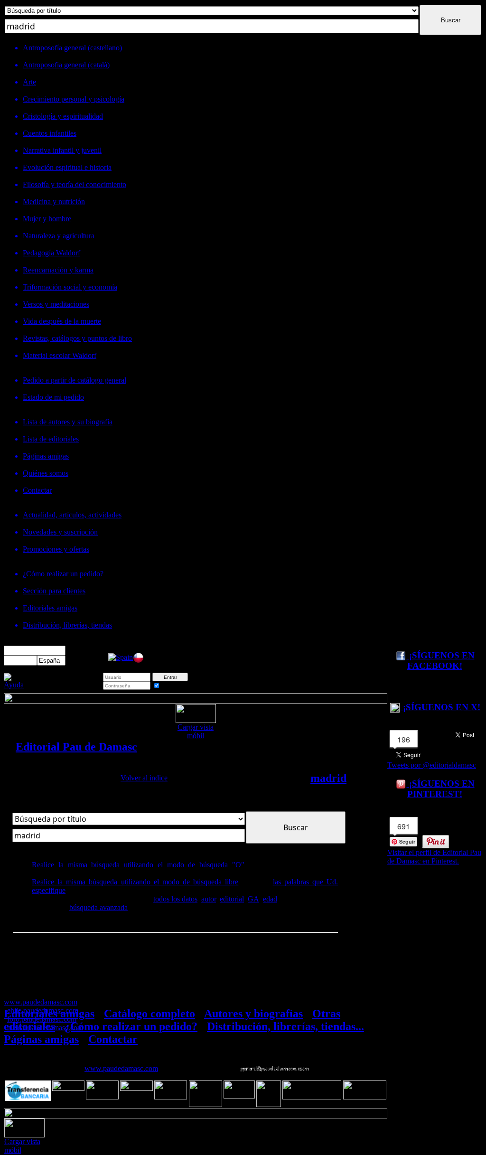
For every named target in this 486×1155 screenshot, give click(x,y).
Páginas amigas (41, 1039)
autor (208, 899)
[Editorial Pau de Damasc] (120, 657)
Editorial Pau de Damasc (76, 747)
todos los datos (175, 899)
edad (270, 899)
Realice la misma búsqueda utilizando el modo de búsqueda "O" (138, 865)
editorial (232, 899)
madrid (328, 778)
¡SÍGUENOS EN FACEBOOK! (441, 660)
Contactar (113, 1039)
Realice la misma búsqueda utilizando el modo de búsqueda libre (135, 882)
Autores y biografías (253, 1013)
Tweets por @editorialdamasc (431, 765)
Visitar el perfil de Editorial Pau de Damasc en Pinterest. (434, 856)
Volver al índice (144, 778)
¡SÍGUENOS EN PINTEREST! (441, 789)
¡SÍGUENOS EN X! (440, 707)
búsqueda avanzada (98, 907)
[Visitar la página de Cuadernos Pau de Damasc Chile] (138, 661)
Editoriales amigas (49, 1013)
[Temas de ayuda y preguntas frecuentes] (14, 685)
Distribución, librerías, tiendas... (285, 1026)
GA (253, 899)
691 (403, 826)
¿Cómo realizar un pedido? (131, 1026)
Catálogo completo (149, 1013)
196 (403, 739)
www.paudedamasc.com (121, 1068)
